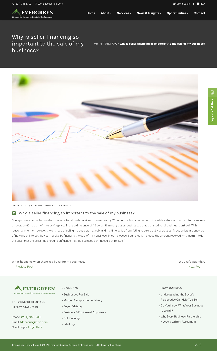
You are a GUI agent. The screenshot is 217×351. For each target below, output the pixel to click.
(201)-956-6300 (23, 3)
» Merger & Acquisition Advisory (82, 300)
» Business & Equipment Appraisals (84, 312)
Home (98, 43)
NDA (202, 3)
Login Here (35, 327)
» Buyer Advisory (72, 306)
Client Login (183, 3)
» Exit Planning (71, 318)
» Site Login (69, 324)
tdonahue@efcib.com (50, 3)
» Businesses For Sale (75, 294)
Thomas (38, 205)
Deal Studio (115, 345)
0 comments (64, 205)
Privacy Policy (32, 345)
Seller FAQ (110, 43)
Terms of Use (18, 345)
